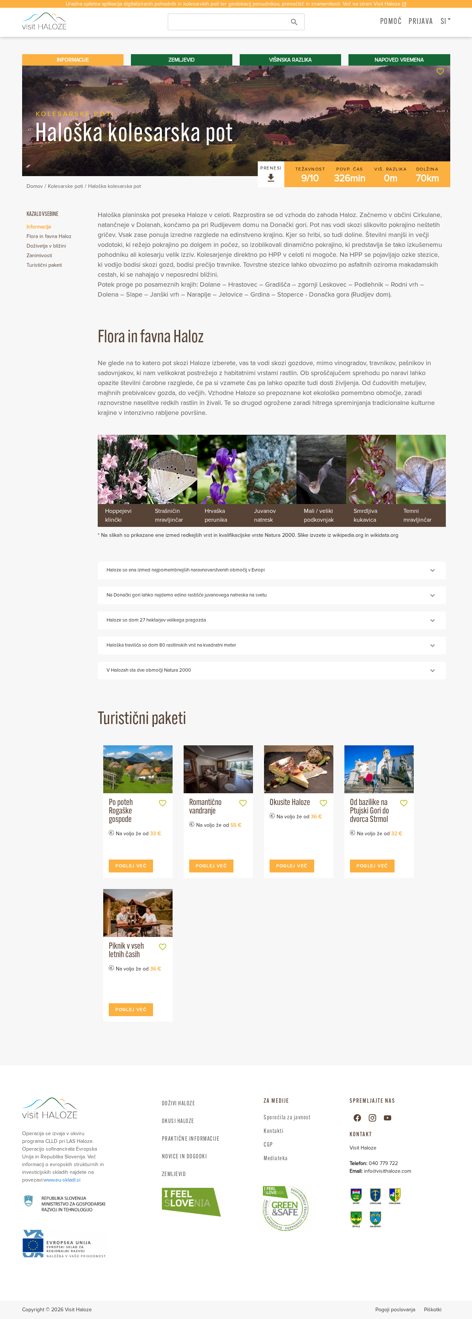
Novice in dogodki (184, 1157)
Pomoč (391, 22)
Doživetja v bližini (46, 246)
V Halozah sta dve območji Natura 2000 (149, 670)
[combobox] (236, 22)
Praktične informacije (191, 1139)
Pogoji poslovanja (395, 1309)
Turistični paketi (44, 265)
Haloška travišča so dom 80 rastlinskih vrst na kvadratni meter (171, 645)
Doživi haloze (178, 1104)
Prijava (421, 22)
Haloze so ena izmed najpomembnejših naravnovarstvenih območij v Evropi (186, 570)
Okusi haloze (178, 1121)
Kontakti (274, 1131)
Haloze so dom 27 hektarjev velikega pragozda (156, 620)
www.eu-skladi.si (62, 1180)
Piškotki (432, 1309)
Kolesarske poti (65, 186)
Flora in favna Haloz (49, 236)
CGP (268, 1145)
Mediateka (276, 1159)
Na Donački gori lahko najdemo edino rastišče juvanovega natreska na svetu (187, 595)
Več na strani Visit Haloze (371, 4)
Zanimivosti (39, 255)
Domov (35, 186)
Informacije (39, 227)
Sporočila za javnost (287, 1118)
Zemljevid (174, 1175)
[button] (421, 21)
